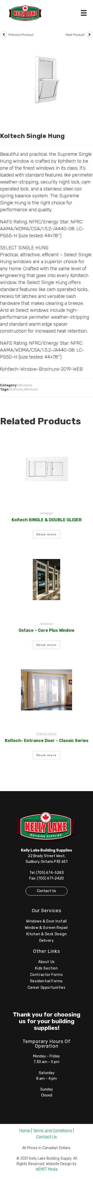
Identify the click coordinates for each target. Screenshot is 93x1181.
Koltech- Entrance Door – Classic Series (46, 740)
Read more (46, 534)
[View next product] (89, 34)
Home (24, 1130)
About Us (46, 962)
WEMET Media (47, 1169)
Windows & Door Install (46, 921)
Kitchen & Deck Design (46, 934)
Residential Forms (46, 981)
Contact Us (46, 891)
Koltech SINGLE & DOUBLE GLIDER (47, 519)
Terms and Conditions (52, 1130)
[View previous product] (3, 34)
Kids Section (46, 968)
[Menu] (83, 12)
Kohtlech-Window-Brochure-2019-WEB (41, 369)
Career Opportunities (47, 987)
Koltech (16, 389)
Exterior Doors (47, 734)
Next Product (75, 34)
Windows (25, 385)
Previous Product (21, 34)
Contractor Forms (46, 975)
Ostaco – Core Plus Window (46, 630)
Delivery (46, 940)
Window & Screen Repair (46, 928)
